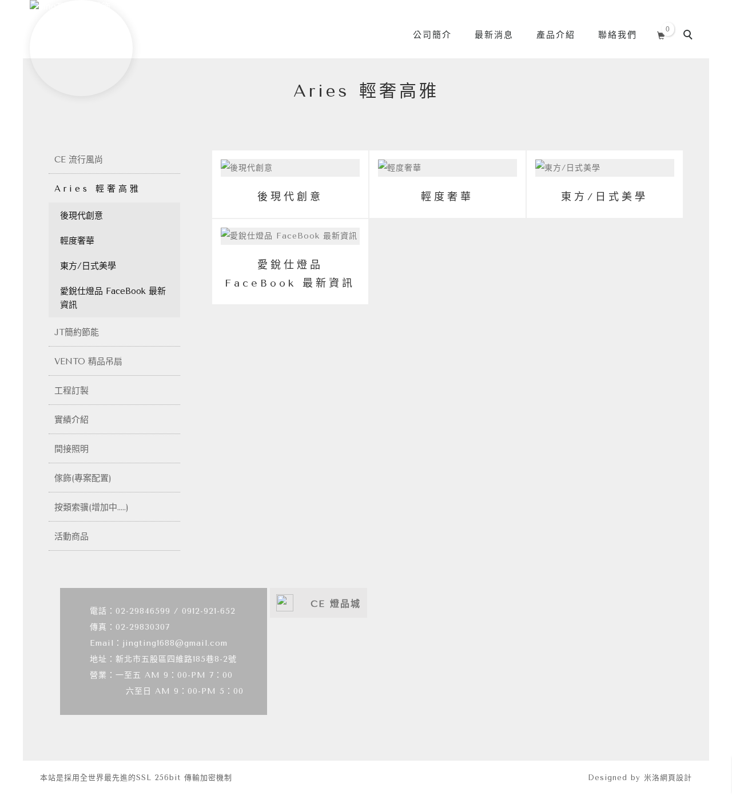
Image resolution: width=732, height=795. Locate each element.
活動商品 (71, 536)
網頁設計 (676, 777)
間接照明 (71, 449)
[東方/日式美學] (604, 167)
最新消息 (494, 35)
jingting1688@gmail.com (175, 643)
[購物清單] (661, 34)
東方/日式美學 (88, 266)
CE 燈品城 (336, 603)
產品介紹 (555, 35)
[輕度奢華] (447, 167)
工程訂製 (71, 390)
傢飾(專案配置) (83, 478)
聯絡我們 (617, 35)
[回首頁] (81, 48)
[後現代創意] (290, 167)
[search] (689, 36)
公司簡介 (432, 35)
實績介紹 (71, 420)
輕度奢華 (77, 241)
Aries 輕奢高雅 (97, 189)
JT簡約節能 (76, 332)
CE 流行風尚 (78, 159)
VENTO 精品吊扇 (88, 361)
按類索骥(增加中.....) (91, 507)
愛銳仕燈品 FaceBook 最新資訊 (113, 298)
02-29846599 (143, 611)
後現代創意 (81, 215)
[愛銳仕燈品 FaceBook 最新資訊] (290, 236)
